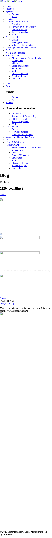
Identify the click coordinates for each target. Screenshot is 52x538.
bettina (3, 194)
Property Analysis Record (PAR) (35, 270)
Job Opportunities (10, 270)
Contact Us (5, 298)
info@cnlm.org (7, 303)
